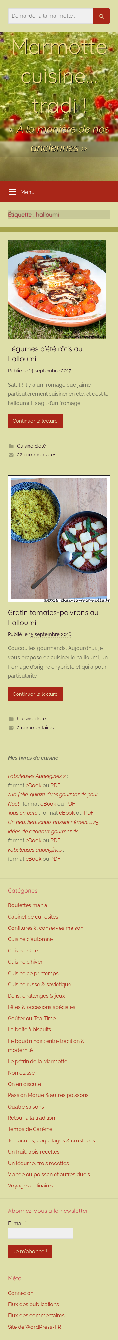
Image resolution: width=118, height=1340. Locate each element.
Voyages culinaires (30, 1186)
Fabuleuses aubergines (35, 850)
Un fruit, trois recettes (34, 1152)
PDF (55, 785)
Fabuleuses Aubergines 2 (37, 776)
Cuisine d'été (31, 446)
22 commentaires (36, 455)
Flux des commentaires (36, 1315)
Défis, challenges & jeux (36, 996)
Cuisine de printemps (33, 973)
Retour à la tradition (31, 1118)
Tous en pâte (23, 813)
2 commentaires (35, 728)
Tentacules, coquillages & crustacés (51, 1141)
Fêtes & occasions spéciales (41, 1007)
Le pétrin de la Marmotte (37, 1061)
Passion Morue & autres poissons (48, 1095)
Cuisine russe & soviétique (39, 984)
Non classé (21, 1073)
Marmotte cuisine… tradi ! (59, 75)
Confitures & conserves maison (45, 928)
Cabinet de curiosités (33, 917)
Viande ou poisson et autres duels (49, 1174)
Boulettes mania (27, 905)
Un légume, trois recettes (38, 1163)
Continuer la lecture (35, 421)
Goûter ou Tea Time (32, 1018)
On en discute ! (26, 1084)
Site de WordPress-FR (34, 1327)
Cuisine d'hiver (25, 962)
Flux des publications (33, 1304)
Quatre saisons (26, 1107)
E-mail (17, 1223)
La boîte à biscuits (29, 1029)
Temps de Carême (30, 1129)
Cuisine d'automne (30, 939)
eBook (33, 785)
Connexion (20, 1293)
